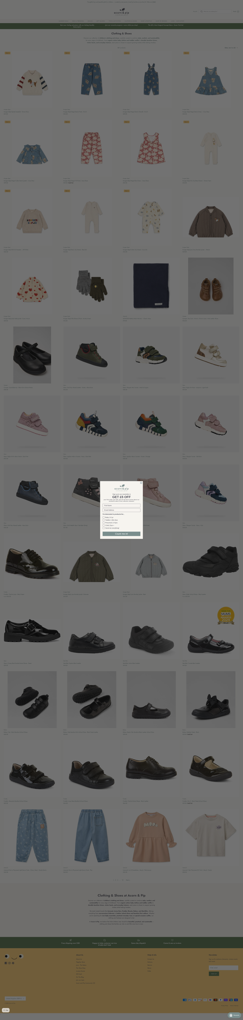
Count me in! (121, 533)
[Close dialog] (141, 483)
